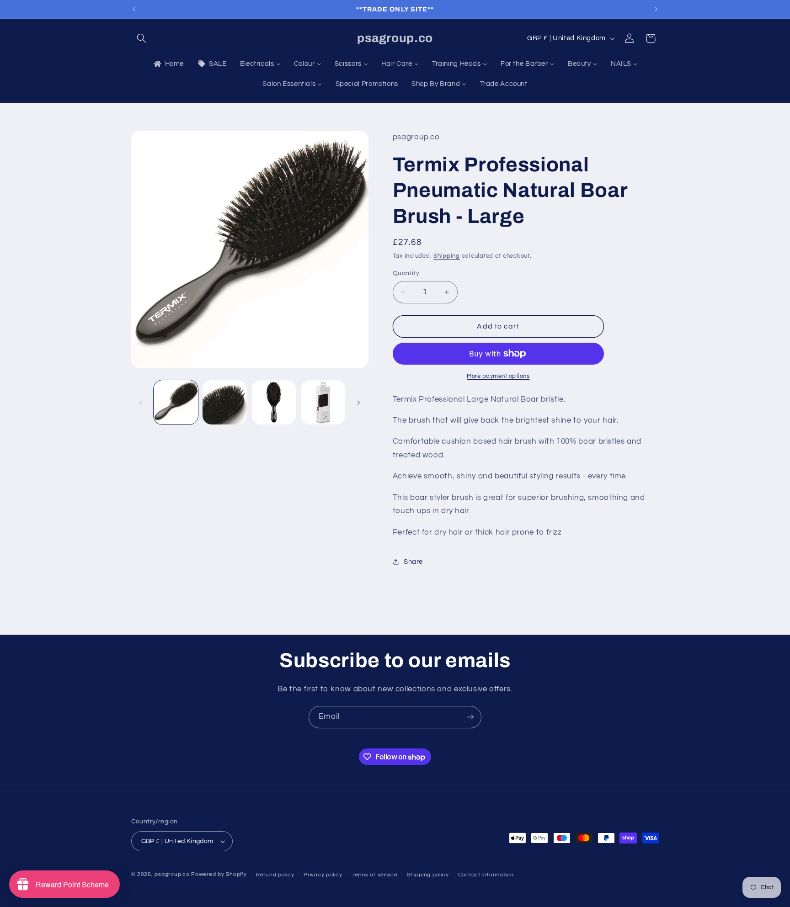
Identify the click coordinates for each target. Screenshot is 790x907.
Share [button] (413, 561)
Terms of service (375, 874)
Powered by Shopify (218, 874)
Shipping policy (427, 874)
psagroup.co (172, 874)
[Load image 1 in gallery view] (176, 402)
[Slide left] (141, 403)
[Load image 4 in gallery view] (323, 402)
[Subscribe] (470, 717)
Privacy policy (323, 874)
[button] (141, 38)
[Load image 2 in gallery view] (225, 402)
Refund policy (275, 874)
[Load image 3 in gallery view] (274, 402)
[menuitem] (167, 64)
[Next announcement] (656, 9)
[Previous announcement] (134, 9)
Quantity (406, 273)
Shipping (446, 256)
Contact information (486, 874)
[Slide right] (358, 403)
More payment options (498, 376)
